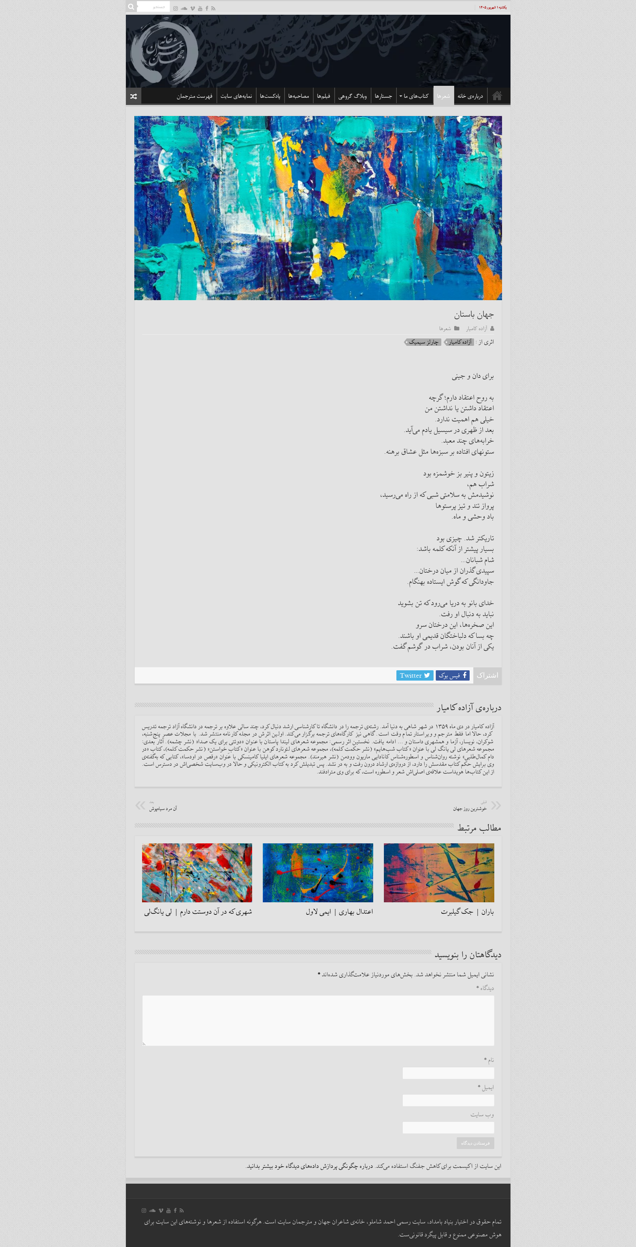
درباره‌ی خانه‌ (470, 96)
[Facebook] (207, 8)
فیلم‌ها (324, 96)
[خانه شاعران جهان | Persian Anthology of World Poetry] (318, 50)
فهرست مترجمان (195, 96)
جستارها (383, 96)
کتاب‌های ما (416, 96)
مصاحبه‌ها (299, 96)
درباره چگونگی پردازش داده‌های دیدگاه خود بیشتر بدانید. (309, 1167)
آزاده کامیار (476, 328)
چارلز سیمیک (424, 342)
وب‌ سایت (482, 1115)
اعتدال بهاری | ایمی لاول (339, 912)
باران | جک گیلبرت (467, 912)
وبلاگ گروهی (353, 96)
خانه (497, 95)
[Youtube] (200, 8)
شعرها (444, 96)
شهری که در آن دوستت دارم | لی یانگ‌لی (198, 912)
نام (489, 1060)
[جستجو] (131, 6)
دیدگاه (485, 989)
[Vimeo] (193, 8)
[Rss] (213, 8)
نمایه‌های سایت (236, 96)
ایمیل (486, 1088)
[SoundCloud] (184, 8)
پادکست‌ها (270, 96)
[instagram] (176, 8)
